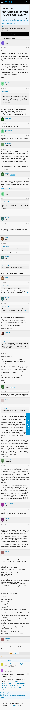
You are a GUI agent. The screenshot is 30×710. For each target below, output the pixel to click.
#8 (28, 223)
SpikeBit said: (5, 246)
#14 (28, 391)
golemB (7, 332)
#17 (28, 509)
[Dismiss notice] (27, 6)
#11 (28, 282)
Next (15, 653)
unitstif (7, 551)
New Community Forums (13, 705)
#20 (28, 644)
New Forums (28, 424)
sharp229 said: (5, 91)
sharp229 (4, 31)
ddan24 (7, 519)
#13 (28, 338)
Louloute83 (6, 665)
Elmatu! (5, 671)
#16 (28, 465)
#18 (28, 524)
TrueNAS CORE (12, 665)
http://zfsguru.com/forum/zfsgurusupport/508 (13, 650)
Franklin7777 (9, 503)
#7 (28, 198)
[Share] (27, 48)
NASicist (7, 399)
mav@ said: (4, 201)
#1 (28, 47)
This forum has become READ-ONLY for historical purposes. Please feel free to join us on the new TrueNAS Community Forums (15, 22)
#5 (28, 149)
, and (10, 188)
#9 (28, 243)
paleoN (7, 237)
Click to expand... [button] (15, 104)
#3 (28, 123)
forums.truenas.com (20, 693)
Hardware (10, 671)
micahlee (8, 118)
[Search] (28, 2)
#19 (28, 557)
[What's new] (26, 2)
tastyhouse (8, 82)
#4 (28, 135)
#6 (28, 178)
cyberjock (8, 143)
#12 (28, 303)
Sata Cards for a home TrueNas (13, 670)
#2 (28, 88)
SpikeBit (7, 217)
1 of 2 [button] (10, 653)
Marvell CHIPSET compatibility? (13, 664)
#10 (28, 262)
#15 (28, 405)
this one (3, 363)
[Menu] (2, 2)
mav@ (7, 173)
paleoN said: (5, 265)
